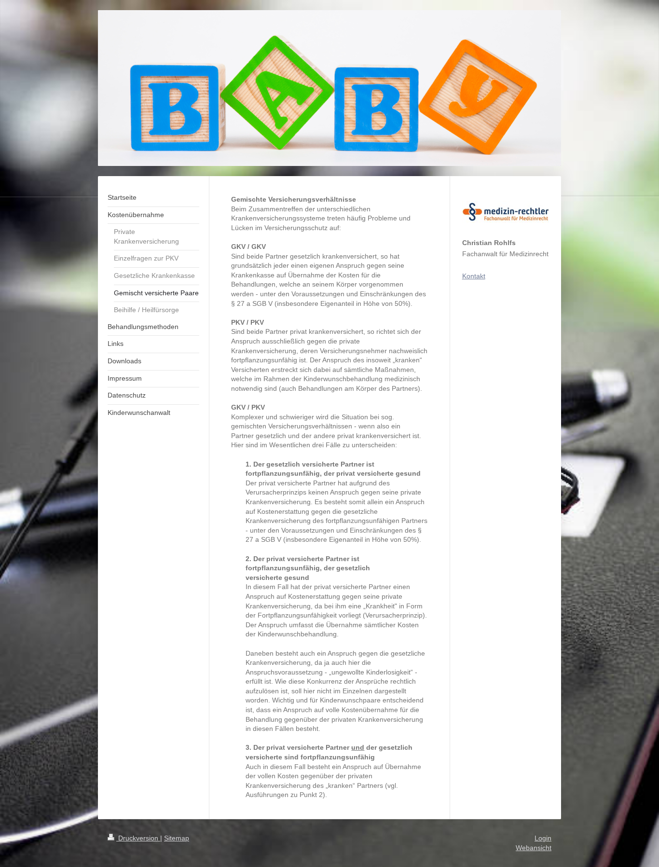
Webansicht (533, 848)
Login (543, 838)
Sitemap (176, 838)
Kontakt (473, 276)
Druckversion (138, 838)
